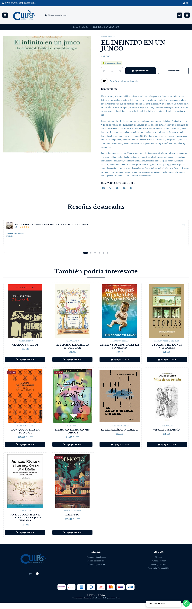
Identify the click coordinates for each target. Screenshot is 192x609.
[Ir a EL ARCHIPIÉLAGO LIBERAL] (120, 396)
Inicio (75, 27)
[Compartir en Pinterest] (124, 188)
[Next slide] (186, 253)
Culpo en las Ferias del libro (159, 568)
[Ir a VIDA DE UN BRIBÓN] (167, 396)
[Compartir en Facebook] (103, 188)
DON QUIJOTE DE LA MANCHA (25, 431)
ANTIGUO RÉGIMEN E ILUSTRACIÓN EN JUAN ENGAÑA (25, 517)
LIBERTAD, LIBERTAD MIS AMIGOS (72, 431)
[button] (85, 253)
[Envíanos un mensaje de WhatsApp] (186, 603)
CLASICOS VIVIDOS (25, 344)
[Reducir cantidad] (103, 70)
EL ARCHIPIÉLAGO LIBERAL (119, 429)
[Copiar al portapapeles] (131, 188)
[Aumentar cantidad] (120, 70)
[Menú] (5, 15)
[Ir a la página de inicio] (24, 15)
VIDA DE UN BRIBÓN (166, 429)
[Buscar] (45, 15)
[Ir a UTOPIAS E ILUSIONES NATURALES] (167, 311)
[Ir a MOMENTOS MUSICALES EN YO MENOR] (120, 311)
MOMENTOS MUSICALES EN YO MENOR (119, 346)
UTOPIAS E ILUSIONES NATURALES (167, 346)
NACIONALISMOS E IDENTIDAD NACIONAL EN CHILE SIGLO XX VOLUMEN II (52, 224)
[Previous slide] (5, 253)
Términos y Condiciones (96, 557)
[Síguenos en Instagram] (37, 573)
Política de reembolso (96, 561)
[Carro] (187, 15)
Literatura (85, 27)
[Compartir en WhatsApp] (117, 188)
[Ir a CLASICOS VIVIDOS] (25, 311)
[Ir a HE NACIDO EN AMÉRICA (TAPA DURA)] (72, 311)
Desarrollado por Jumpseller (107, 598)
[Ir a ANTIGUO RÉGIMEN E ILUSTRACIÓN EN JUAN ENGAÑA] (25, 481)
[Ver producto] (9, 225)
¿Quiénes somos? (159, 561)
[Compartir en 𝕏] (110, 188)
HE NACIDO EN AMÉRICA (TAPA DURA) (72, 346)
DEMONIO (72, 514)
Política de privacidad (96, 565)
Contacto (158, 557)
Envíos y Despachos (159, 565)
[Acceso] (179, 15)
